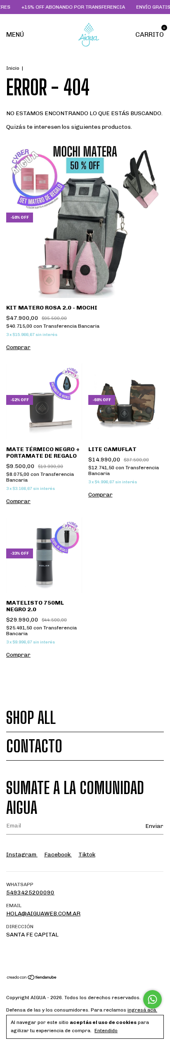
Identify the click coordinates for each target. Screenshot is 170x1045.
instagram (22, 854)
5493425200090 (30, 892)
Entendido (106, 1030)
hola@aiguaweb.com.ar (43, 913)
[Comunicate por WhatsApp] (152, 999)
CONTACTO (34, 746)
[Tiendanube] (32, 978)
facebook (58, 854)
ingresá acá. (142, 1010)
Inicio (12, 68)
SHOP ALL (31, 718)
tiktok (86, 854)
